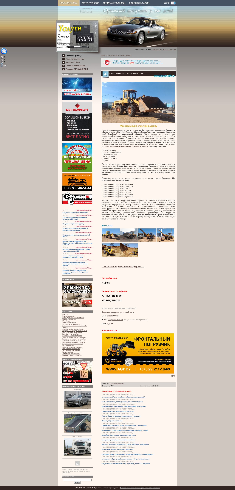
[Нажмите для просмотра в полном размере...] (138, 122)
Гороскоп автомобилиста (71, 349)
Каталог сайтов (67, 352)
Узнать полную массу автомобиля (74, 339)
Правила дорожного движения (72, 329)
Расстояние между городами (72, 347)
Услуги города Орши (116, 383)
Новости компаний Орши (83, 210)
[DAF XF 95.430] (77, 455)
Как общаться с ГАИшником (72, 332)
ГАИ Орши (66, 321)
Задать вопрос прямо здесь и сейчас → (118, 312)
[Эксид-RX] (77, 408)
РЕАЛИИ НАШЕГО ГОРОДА (71, 355)
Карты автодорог (68, 345)
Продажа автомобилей (114, 3)
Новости (65, 314)
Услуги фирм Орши (90, 3)
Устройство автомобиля (70, 334)
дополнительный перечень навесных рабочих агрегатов (125, 146)
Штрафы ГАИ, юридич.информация (74, 331)
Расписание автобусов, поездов (73, 342)
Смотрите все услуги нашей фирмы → (123, 267)
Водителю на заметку (139, 3)
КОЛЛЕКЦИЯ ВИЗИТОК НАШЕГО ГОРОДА (118, 394)
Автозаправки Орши (69, 319)
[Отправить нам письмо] (173, 4)
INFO (173, 376)
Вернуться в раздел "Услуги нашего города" (116, 55)
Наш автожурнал (68, 316)
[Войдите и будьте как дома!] (167, 4)
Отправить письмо (115, 320)
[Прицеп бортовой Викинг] (77, 432)
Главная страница (69, 3)
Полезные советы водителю (72, 335)
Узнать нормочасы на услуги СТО (74, 340)
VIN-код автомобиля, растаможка (74, 337)
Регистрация (157, 49)
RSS (174, 49)
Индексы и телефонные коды (72, 344)
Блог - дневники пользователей (73, 317)
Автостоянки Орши (69, 322)
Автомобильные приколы (71, 353)
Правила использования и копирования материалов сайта (140, 488)
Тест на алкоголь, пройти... (71, 350)
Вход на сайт (167, 49)
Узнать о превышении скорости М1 (74, 326)
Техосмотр (66, 327)
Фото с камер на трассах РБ (72, 324)
